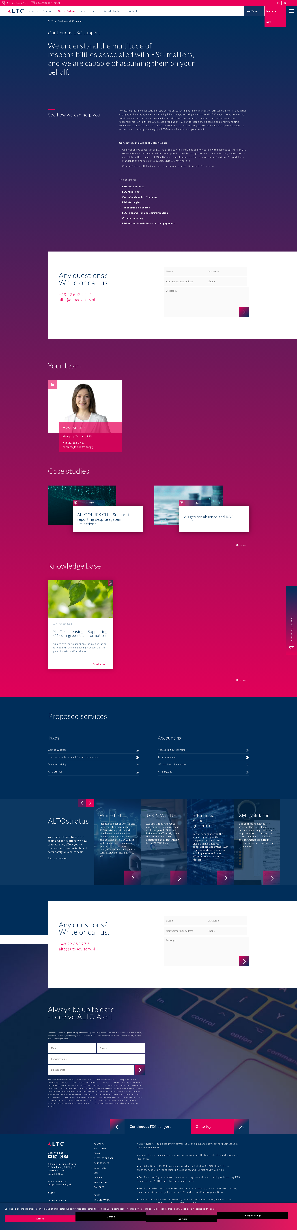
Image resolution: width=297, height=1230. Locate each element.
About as (99, 1143)
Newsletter (101, 1182)
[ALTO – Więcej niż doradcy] (16, 11)
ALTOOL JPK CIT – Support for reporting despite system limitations (95, 509)
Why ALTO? (100, 1148)
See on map (54, 1174)
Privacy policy (57, 1200)
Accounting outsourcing (171, 749)
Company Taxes (57, 749)
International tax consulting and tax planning (74, 756)
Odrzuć (111, 1216)
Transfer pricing (57, 764)
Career (95, 10)
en (284, 2)
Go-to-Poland (67, 10)
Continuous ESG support (150, 1127)
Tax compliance (167, 756)
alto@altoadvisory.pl (48, 2)
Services (33, 10)
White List (117, 842)
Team (83, 10)
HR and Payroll (103, 1200)
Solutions (48, 10)
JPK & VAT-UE (164, 842)
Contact (132, 10)
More (239, 545)
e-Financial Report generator (210, 842)
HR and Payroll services (172, 764)
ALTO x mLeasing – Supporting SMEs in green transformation (80, 624)
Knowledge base (113, 10)
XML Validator (257, 842)
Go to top (203, 1127)
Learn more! (55, 858)
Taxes (97, 1195)
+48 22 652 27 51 (17, 2)
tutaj (52, 1106)
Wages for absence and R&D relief (201, 509)
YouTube (252, 11)
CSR (96, 1172)
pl (278, 2)
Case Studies (101, 1163)
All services (55, 771)
